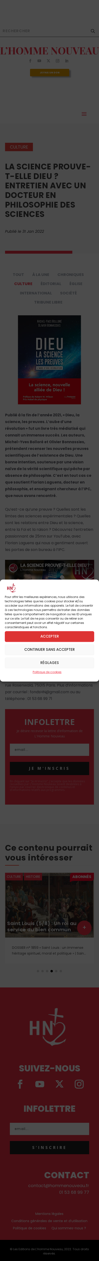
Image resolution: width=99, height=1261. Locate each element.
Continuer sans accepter (49, 649)
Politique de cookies (47, 672)
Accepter (49, 636)
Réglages (49, 662)
